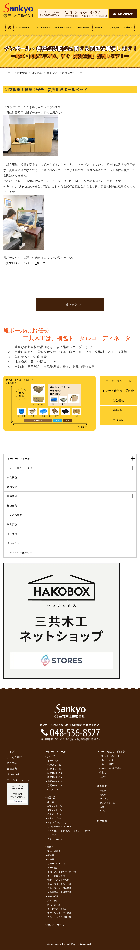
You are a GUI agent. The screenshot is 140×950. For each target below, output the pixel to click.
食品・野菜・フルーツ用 (59, 884)
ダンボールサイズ (24, 27)
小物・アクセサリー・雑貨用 (61, 872)
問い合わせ (13, 543)
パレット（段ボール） (111, 756)
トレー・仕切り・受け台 (118, 390)
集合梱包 (118, 400)
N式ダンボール (54, 818)
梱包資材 (99, 27)
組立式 (50, 802)
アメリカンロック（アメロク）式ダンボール (69, 830)
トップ (10, 751)
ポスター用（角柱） (57, 909)
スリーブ (51, 835)
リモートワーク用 (56, 863)
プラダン (104, 799)
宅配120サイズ (54, 777)
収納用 (50, 859)
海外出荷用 (52, 896)
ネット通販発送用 (56, 876)
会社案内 (128, 27)
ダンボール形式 (44, 27)
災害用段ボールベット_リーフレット (30, 263)
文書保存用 (52, 900)
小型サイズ (52, 761)
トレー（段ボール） (110, 760)
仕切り (103, 772)
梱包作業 (12, 505)
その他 (103, 811)
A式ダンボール (54, 806)
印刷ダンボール (83, 27)
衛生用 (50, 855)
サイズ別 (51, 756)
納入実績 (12, 524)
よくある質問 (113, 27)
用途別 (50, 846)
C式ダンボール (54, 814)
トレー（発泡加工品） (111, 768)
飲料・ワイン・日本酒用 (59, 888)
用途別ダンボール (63, 27)
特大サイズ (52, 789)
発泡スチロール (107, 803)
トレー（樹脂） (107, 764)
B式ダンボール (54, 810)
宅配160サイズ (54, 785)
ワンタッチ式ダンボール (59, 826)
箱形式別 (51, 797)
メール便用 (52, 867)
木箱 (102, 807)
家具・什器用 (54, 851)
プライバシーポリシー (19, 552)
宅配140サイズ (54, 781)
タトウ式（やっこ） (57, 822)
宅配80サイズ (54, 769)
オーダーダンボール (118, 380)
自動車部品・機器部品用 (59, 892)
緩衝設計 (118, 410)
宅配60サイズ (54, 765)
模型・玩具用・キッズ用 (59, 913)
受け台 (103, 776)
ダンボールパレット (57, 839)
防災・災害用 (54, 904)
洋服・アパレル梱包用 (58, 880)
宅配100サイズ (54, 773)
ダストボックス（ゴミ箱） (60, 917)
